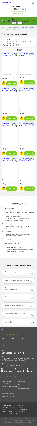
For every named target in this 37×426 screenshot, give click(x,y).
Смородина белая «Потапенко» (6, 75)
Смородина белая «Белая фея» (8, 145)
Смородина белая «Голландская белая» (25, 145)
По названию (9, 43)
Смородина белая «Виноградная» (24, 110)
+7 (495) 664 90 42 (19, 6)
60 (16, 45)
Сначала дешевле (25, 41)
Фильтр (18, 50)
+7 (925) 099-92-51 (18, 9)
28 (13, 45)
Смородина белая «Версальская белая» (25, 180)
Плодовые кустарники (28, 27)
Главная (4, 27)
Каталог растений (14, 27)
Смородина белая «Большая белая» (9, 180)
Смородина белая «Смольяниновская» (7, 110)
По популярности (11, 41)
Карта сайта (14, 413)
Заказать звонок (18, 13)
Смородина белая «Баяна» (26, 74)
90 (19, 45)
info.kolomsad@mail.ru (13, 365)
